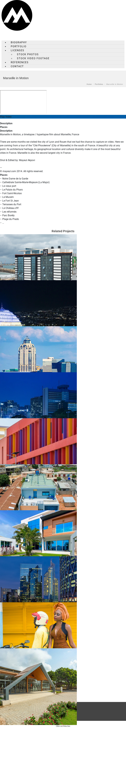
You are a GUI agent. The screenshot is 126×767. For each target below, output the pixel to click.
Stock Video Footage (33, 58)
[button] (63, 117)
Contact (17, 66)
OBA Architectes (63, 726)
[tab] (63, 123)
